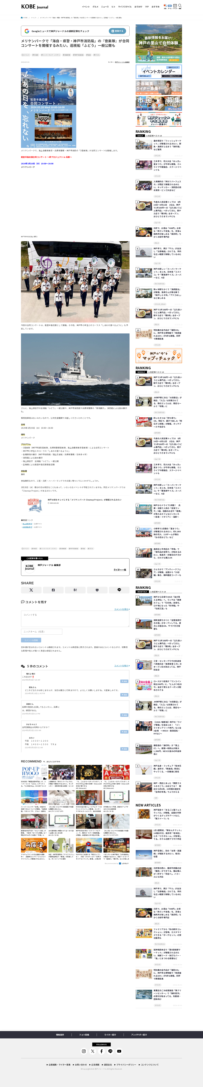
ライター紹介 (110, 1034)
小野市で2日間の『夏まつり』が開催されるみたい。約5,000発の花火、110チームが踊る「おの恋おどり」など (167, 533)
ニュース (105, 6)
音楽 (89, 55)
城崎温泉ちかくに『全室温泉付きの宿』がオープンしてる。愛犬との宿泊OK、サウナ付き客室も (167, 624)
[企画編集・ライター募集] (159, 95)
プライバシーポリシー (126, 1064)
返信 (125, 681)
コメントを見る (121, 609)
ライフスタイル (125, 6)
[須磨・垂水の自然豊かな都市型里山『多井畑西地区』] (159, 63)
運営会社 (108, 1064)
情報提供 (60, 1034)
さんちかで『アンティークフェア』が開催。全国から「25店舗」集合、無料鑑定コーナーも (167, 572)
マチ (147, 6)
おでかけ (138, 6)
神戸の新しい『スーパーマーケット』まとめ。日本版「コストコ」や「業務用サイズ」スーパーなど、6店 (167, 273)
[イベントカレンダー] (159, 79)
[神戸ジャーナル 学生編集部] (159, 126)
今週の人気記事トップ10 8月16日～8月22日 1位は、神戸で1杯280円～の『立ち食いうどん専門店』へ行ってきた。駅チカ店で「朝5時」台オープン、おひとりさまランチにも (168, 209)
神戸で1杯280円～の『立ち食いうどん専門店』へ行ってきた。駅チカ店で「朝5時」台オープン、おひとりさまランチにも (168, 314)
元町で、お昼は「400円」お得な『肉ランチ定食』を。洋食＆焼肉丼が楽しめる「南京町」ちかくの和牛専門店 (167, 232)
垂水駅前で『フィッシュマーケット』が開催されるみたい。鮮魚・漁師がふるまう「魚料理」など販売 (167, 145)
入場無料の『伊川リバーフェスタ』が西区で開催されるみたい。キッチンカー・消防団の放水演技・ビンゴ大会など (167, 185)
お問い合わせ (81, 1064)
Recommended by (112, 863)
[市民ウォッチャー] (159, 110)
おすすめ (155, 6)
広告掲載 (95, 1064)
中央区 (36, 55)
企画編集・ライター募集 (59, 1064)
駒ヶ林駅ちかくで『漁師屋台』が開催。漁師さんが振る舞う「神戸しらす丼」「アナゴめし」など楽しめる (167, 293)
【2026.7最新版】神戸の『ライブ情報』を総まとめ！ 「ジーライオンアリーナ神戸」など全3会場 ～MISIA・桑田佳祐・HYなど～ (168, 728)
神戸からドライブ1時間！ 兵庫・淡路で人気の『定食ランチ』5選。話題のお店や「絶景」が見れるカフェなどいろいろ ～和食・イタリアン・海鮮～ (167, 511)
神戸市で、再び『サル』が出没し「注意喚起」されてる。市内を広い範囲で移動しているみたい (167, 252)
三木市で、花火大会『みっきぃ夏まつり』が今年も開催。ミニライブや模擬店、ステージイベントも (167, 165)
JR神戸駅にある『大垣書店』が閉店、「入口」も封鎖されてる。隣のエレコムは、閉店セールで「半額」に (168, 402)
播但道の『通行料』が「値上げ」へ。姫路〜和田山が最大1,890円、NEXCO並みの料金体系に (167, 749)
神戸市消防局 (79, 55)
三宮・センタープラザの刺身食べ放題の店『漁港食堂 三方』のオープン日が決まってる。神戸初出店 (168, 665)
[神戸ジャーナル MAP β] (159, 363)
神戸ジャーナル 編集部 (122, 62)
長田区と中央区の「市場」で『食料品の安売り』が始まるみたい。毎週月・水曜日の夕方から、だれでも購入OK (167, 553)
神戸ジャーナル (100, 1069)
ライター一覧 (120, 569)
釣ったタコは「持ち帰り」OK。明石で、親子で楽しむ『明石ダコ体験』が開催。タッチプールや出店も (168, 422)
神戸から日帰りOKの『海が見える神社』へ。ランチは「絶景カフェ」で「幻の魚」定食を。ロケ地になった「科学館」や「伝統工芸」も (167, 602)
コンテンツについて (150, 1064)
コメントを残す (121, 665)
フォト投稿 (84, 1034)
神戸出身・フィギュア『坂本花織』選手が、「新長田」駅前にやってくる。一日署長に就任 (167, 768)
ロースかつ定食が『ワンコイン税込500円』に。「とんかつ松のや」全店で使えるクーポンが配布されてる (168, 685)
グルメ (95, 6)
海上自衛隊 (26, 524)
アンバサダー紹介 (139, 1034)
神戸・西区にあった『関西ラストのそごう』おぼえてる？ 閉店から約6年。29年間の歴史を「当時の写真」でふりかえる (167, 787)
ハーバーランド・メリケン (51, 55)
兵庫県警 (67, 55)
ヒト (113, 6)
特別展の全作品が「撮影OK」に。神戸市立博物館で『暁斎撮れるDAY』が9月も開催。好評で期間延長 (167, 334)
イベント (86, 6)
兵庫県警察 (26, 527)
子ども (97, 55)
